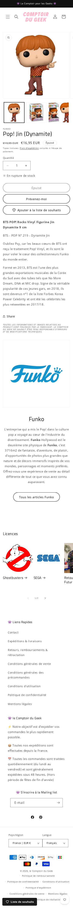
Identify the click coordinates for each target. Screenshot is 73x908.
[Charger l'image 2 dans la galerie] (36, 112)
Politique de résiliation (48, 899)
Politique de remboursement (38, 875)
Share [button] (11, 316)
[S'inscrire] (58, 802)
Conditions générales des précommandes (26, 675)
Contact (13, 632)
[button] (8, 16)
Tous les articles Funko (36, 497)
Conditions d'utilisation (24, 686)
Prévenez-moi (36, 199)
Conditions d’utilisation (56, 881)
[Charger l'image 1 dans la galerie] (14, 112)
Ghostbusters (13, 578)
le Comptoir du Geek (41, 870)
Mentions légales (20, 704)
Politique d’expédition (38, 887)
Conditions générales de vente (29, 664)
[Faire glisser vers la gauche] (28, 598)
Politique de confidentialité (27, 695)
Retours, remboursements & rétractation (28, 652)
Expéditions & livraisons (25, 641)
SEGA (37, 578)
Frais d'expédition (29, 148)
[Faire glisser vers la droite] (45, 598)
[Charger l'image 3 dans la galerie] (58, 112)
